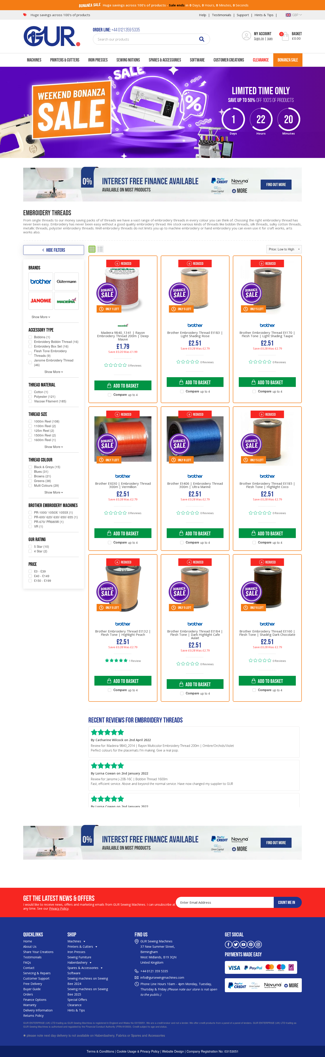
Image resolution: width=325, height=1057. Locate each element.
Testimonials (221, 15)
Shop (71, 934)
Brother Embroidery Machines (53, 505)
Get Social (234, 934)
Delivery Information (38, 1010)
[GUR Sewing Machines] (52, 35)
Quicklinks (33, 934)
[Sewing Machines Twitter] (236, 944)
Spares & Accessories (165, 59)
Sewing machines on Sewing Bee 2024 (87, 981)
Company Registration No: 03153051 (213, 1051)
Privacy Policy (59, 908)
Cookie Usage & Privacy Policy (138, 1051)
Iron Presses (98, 59)
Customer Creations (229, 59)
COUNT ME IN (286, 902)
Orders (28, 994)
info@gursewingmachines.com (162, 977)
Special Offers (77, 999)
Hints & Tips (263, 15)
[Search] (201, 39)
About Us (29, 946)
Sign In (259, 38)
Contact (28, 968)
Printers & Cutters (64, 59)
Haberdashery (77, 962)
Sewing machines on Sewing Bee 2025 (87, 991)
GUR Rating (37, 539)
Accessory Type (41, 329)
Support (243, 15)
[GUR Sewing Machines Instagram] (258, 944)
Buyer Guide (32, 989)
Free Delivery (32, 984)
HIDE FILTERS (55, 250)
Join (270, 38)
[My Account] (246, 36)
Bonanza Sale (288, 59)
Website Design (173, 1051)
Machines (34, 59)
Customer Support (36, 978)
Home (27, 941)
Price (33, 564)
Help (202, 15)
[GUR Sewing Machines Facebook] (228, 944)
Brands (34, 267)
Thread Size (38, 414)
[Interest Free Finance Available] (162, 184)
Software (197, 59)
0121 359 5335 (157, 971)
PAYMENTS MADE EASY (243, 954)
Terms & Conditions (100, 1051)
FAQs (27, 962)
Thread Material (42, 384)
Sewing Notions (128, 59)
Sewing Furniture (79, 957)
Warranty (29, 1005)
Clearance (261, 59)
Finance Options (34, 999)
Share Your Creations (38, 952)
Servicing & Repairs (37, 973)
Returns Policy (33, 1015)
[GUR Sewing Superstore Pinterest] (250, 944)
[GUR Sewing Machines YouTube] (243, 944)
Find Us (141, 934)
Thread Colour (40, 459)
